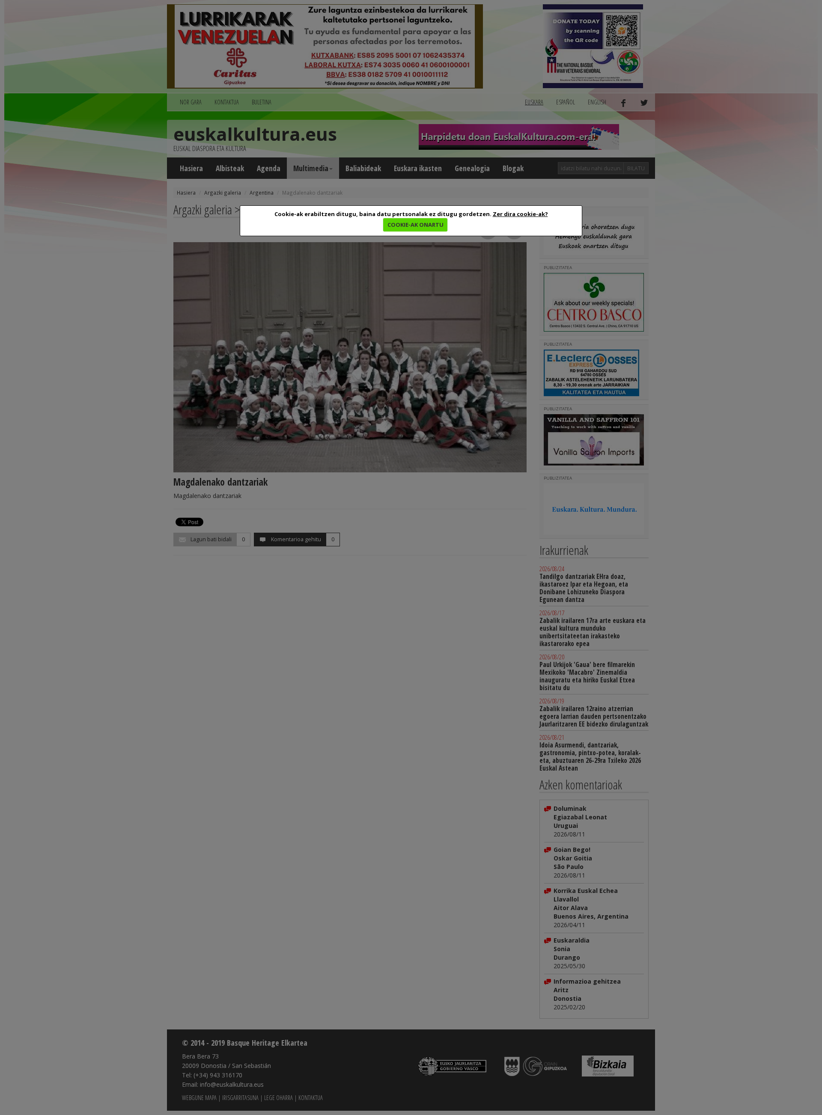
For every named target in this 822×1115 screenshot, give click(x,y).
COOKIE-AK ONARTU (415, 224)
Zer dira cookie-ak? (520, 214)
